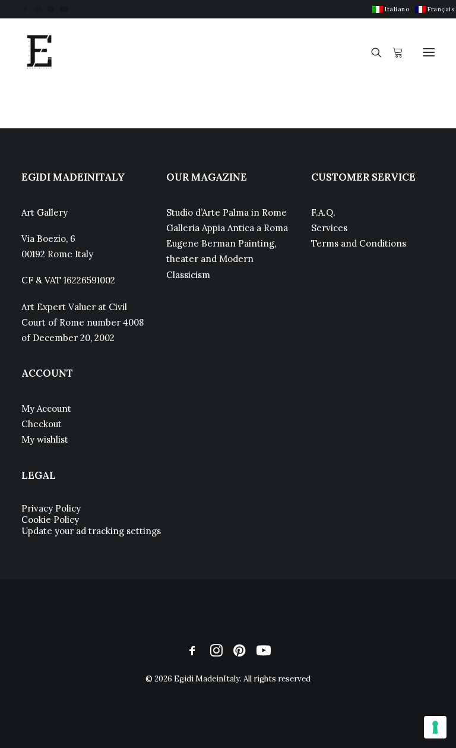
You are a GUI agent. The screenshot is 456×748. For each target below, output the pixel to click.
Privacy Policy (51, 508)
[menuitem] (390, 9)
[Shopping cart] (392, 52)
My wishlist (44, 439)
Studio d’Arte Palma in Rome (226, 212)
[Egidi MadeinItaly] (39, 52)
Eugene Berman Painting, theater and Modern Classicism (221, 259)
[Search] (371, 52)
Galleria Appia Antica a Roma (227, 227)
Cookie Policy (50, 519)
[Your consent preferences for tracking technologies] (435, 727)
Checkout (41, 424)
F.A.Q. (323, 212)
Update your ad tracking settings (91, 530)
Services (329, 227)
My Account (46, 408)
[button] (25, 9)
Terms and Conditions (358, 243)
